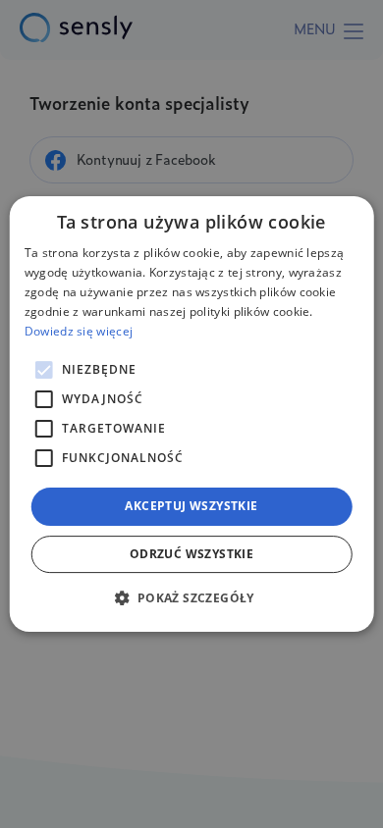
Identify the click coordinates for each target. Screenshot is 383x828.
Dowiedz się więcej (79, 331)
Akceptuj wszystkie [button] (191, 505)
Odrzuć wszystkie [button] (191, 553)
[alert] (191, 414)
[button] (191, 597)
